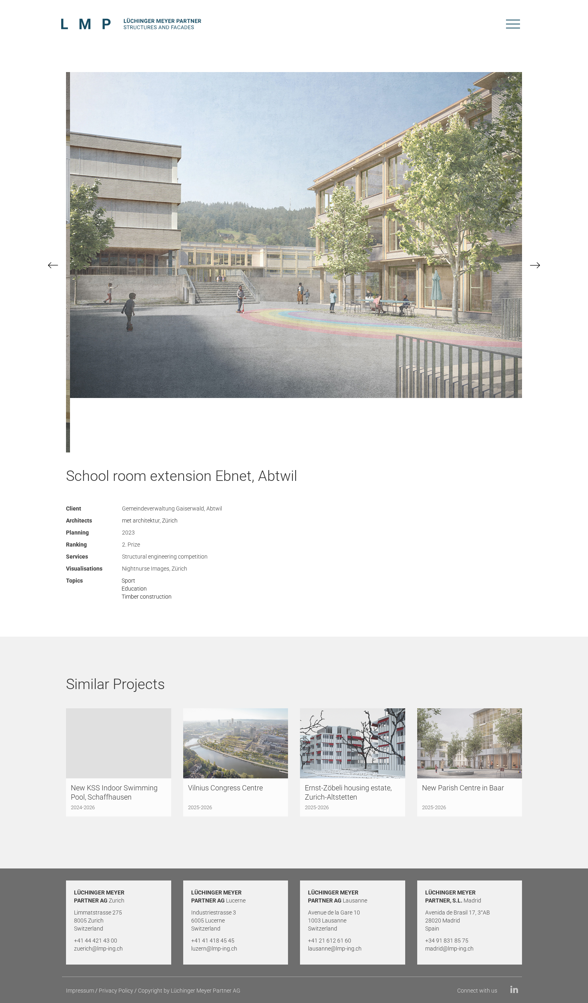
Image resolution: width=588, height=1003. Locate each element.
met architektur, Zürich (150, 520)
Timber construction (147, 596)
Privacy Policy (116, 990)
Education (134, 588)
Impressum (80, 990)
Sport (128, 580)
